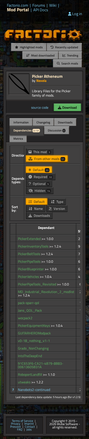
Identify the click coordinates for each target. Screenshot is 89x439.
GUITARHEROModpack (34, 333)
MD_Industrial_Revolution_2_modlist (46, 291)
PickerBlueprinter (31, 269)
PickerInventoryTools (33, 246)
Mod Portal (18, 9)
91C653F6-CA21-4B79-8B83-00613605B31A (40, 365)
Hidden (42, 190)
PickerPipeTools (29, 261)
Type (59, 201)
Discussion (56, 130)
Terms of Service (22, 421)
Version (59, 208)
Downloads (65, 122)
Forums (38, 5)
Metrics (18, 138)
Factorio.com (17, 5)
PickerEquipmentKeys (34, 325)
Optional (40, 183)
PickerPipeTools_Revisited (37, 284)
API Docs (40, 10)
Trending (72, 55)
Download (69, 107)
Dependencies (26, 130)
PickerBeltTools (29, 253)
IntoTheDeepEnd (30, 355)
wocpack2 (25, 318)
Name (38, 208)
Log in (77, 14)
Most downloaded (42, 55)
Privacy (15, 423)
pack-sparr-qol (28, 302)
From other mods (48, 158)
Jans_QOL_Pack (30, 310)
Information (21, 122)
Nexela (41, 80)
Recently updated (66, 47)
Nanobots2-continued (34, 389)
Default (40, 169)
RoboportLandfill (30, 374)
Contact (30, 426)
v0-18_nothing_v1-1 (34, 340)
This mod (41, 151)
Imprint (29, 423)
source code (39, 107)
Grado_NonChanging (33, 348)
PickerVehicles (29, 276)
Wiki (52, 5)
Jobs (29, 429)
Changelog (43, 122)
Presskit (15, 426)
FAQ (19, 429)
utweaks (24, 382)
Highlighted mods (31, 47)
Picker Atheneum (47, 76)
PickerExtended (29, 238)
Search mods (69, 63)
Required (42, 176)
